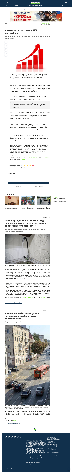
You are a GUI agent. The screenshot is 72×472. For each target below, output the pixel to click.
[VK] (9, 437)
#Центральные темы (46, 23)
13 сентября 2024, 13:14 (45, 309)
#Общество (47, 215)
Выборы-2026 (61, 9)
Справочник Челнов (44, 9)
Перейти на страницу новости (12, 302)
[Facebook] (21, 437)
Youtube (46, 157)
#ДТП (49, 307)
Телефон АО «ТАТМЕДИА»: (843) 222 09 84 (54, 455)
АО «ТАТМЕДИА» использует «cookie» (32, 462)
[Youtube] (15, 437)
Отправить (28, 183)
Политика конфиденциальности (31, 466)
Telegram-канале (32, 157)
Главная (7, 9)
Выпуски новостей (15, 9)
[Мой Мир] (6, 53)
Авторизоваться (18, 186)
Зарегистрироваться (39, 186)
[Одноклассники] (6, 47)
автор (6, 23)
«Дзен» (24, 159)
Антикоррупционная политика (52, 453)
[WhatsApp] (6, 50)
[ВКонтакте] (6, 42)
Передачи (24, 9)
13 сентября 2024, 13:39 (45, 24)
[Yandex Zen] (6, 437)
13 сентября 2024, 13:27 (45, 216)
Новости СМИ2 (59, 307)
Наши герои (54, 9)
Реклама (35, 9)
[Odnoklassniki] (18, 437)
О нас (30, 9)
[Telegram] (6, 45)
